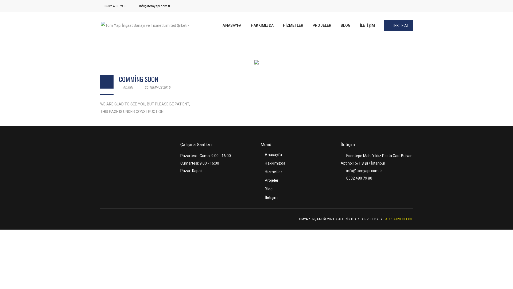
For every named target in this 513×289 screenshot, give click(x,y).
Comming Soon (138, 79)
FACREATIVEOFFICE (398, 219)
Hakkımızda (275, 163)
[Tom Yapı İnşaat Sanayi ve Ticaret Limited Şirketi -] (145, 25)
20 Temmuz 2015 (157, 87)
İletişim (271, 197)
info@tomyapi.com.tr (154, 6)
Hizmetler (273, 172)
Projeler (271, 180)
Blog (269, 189)
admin (127, 87)
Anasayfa (273, 155)
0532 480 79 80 (115, 6)
